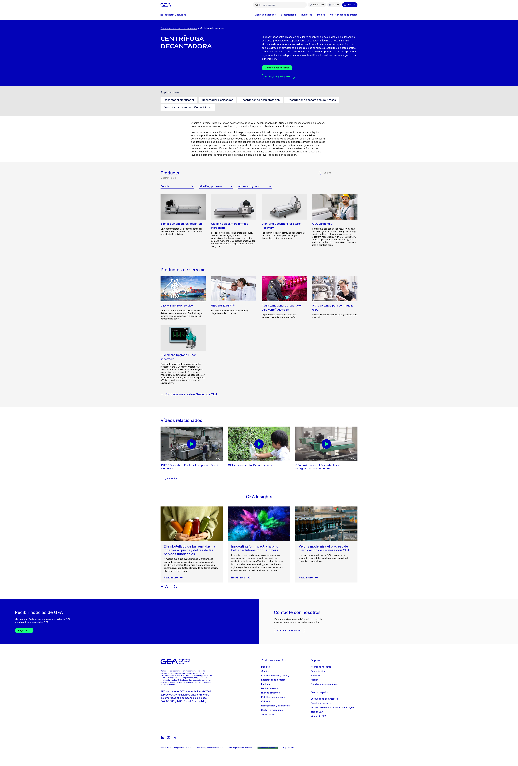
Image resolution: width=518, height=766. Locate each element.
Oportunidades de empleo (324, 684)
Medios (314, 679)
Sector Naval (268, 714)
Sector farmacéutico (272, 710)
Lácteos (265, 684)
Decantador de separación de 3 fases (188, 107)
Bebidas (265, 666)
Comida (265, 671)
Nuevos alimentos (270, 692)
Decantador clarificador (179, 100)
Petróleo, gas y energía (273, 697)
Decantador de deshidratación (260, 100)
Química (265, 701)
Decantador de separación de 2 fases (312, 100)
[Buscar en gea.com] (256, 4)
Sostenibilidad (318, 671)
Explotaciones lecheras (273, 679)
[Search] (321, 173)
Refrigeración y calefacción (275, 705)
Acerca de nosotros (321, 666)
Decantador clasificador (217, 100)
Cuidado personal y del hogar (276, 675)
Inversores (316, 675)
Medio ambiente (269, 688)
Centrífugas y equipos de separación (179, 28)
